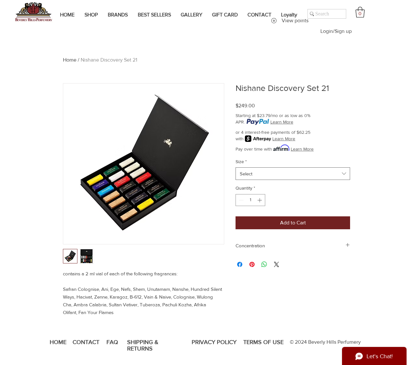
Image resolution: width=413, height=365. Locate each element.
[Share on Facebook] (240, 264)
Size (241, 161)
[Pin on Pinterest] (252, 264)
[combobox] (293, 173)
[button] (360, 12)
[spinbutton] (250, 200)
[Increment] (260, 200)
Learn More (281, 121)
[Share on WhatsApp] (264, 264)
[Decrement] (241, 200)
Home (69, 60)
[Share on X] (276, 264)
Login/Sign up (336, 31)
